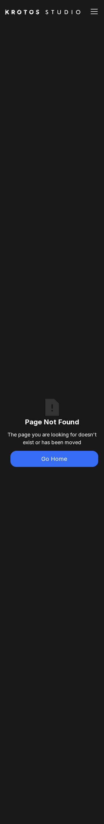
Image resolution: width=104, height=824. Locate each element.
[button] (93, 11)
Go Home (54, 458)
